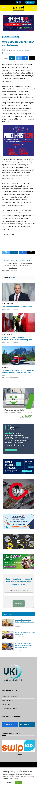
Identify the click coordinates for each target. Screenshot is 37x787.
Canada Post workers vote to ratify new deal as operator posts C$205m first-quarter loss (18, 372)
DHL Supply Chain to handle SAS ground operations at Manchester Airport (23, 645)
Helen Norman (13, 50)
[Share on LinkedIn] (12, 58)
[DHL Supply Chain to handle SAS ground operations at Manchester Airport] (7, 646)
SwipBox (19, 754)
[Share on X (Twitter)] (19, 58)
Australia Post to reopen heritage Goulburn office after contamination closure (24, 622)
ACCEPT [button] (18, 782)
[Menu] (3, 8)
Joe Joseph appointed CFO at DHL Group (17, 307)
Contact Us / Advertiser (9, 697)
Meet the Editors (7, 700)
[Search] (33, 8)
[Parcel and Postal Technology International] (18, 8)
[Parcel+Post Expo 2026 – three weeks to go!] (7, 635)
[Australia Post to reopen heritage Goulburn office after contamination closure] (7, 622)
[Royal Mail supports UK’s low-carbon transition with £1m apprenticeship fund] (18, 322)
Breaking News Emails (9, 708)
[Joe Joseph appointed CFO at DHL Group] (18, 292)
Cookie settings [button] (8, 782)
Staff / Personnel (10, 37)
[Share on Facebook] (25, 58)
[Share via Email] (32, 58)
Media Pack (6, 704)
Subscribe (30, 2)
